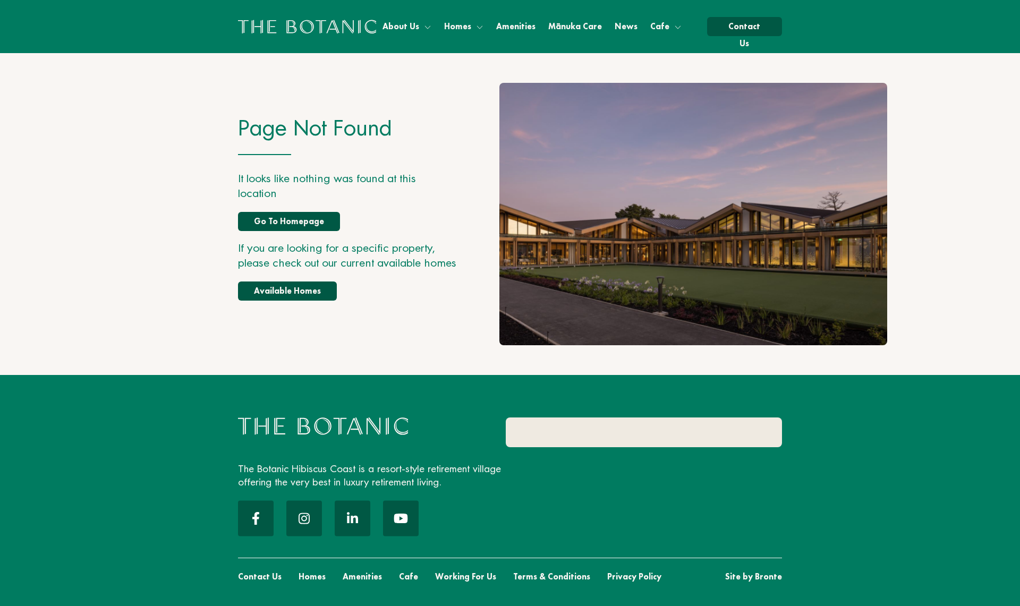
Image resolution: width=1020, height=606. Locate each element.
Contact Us (744, 28)
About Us (400, 26)
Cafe (659, 26)
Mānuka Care (575, 26)
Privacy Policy (634, 576)
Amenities (516, 26)
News (626, 26)
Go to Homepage (289, 221)
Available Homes (287, 290)
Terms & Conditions (551, 576)
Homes (457, 26)
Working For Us (465, 576)
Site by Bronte (753, 576)
